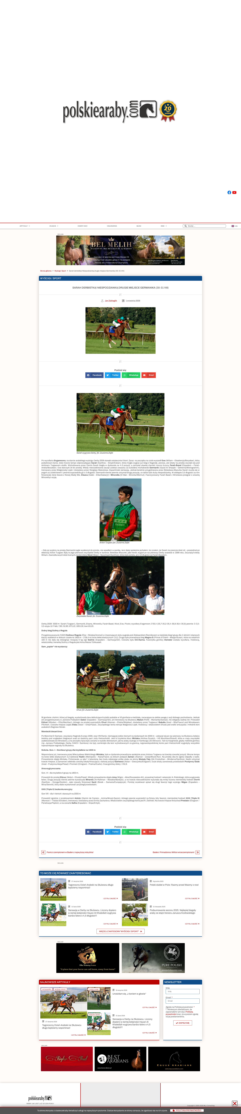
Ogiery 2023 (82, 226)
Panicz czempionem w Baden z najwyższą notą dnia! (70, 852)
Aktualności (46, 989)
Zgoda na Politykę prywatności (179, 1007)
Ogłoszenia (112, 226)
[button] (94, 375)
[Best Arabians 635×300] (120, 1070)
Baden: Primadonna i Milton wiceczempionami (173, 852)
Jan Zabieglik (111, 301)
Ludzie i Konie (94, 989)
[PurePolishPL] (153, 972)
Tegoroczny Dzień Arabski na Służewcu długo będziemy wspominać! (61, 1026)
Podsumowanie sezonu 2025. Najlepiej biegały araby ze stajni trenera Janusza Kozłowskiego (173, 911)
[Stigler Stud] (67, 1070)
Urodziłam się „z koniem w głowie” (129, 994)
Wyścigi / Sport (60, 271)
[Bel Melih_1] (120, 264)
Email (168, 998)
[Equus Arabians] (174, 1070)
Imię (168, 988)
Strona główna (45, 271)
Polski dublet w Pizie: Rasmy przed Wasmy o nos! (174, 885)
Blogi (139, 226)
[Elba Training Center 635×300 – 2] (87, 972)
